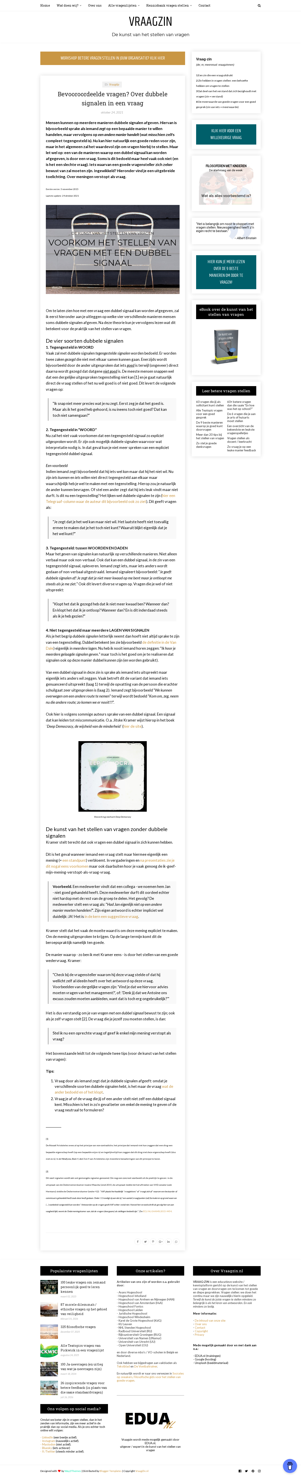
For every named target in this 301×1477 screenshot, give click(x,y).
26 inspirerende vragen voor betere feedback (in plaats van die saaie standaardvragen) (84, 1387)
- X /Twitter (47, 1451)
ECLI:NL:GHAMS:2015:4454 (157, 1211)
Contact (200, 1327)
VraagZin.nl (142, 1471)
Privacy (199, 1334)
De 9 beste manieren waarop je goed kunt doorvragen (209, 426)
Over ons (201, 1324)
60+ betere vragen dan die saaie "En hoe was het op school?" (240, 405)
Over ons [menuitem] (95, 5)
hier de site (132, 726)
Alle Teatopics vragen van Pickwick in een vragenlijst (82, 1347)
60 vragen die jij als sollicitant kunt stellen (210, 403)
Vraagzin (150, 22)
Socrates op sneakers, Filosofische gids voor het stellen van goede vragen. (150, 1377)
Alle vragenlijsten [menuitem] (122, 5)
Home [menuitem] (45, 5)
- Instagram (47, 1441)
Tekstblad (123, 1366)
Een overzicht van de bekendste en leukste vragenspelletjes (241, 429)
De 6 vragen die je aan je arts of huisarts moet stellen (241, 417)
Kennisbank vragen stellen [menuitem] (167, 5)
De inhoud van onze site (210, 1320)
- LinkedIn (46, 1437)
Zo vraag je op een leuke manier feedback (241, 448)
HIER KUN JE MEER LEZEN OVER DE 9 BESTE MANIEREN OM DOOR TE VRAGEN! (226, 272)
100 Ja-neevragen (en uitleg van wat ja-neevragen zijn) (82, 1366)
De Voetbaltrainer (145, 1366)
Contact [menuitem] (204, 5)
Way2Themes (73, 1471)
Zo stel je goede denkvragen (206, 444)
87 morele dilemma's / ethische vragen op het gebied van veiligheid (84, 1309)
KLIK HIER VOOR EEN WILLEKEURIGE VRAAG (226, 134)
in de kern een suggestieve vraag (111, 916)
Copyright (201, 1331)
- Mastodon (48, 1444)
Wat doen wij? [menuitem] (67, 5)
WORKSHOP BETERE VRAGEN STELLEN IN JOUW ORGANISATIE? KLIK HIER (113, 58)
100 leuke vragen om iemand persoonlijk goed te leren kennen (83, 1287)
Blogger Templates (111, 1471)
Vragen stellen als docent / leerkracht (239, 439)
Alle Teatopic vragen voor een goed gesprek (209, 414)
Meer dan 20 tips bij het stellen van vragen (210, 436)
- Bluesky (46, 1448)
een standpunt (74, 860)
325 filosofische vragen (78, 1327)
